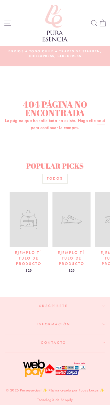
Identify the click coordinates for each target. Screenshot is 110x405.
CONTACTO (53, 342)
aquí (101, 120)
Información (54, 324)
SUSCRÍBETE (53, 305)
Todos (55, 178)
